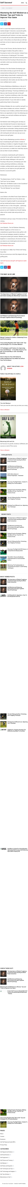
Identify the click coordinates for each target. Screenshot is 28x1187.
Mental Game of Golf (5, 1177)
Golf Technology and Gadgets (7, 1171)
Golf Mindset (9, 8)
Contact (2, 1136)
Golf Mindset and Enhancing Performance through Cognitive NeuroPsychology (15, 468)
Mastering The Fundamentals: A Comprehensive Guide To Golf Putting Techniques (17, 566)
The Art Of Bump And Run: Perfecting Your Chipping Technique (16, 714)
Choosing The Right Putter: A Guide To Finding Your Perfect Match (17, 1122)
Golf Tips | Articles (4, 1174)
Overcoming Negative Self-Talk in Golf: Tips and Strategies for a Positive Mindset (12, 1118)
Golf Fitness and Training (6, 1160)
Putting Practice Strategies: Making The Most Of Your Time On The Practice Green (16, 491)
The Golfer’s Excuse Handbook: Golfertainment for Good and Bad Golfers (16, 558)
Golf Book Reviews (4, 1154)
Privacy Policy (3, 1144)
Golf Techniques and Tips (6, 1168)
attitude (22, 139)
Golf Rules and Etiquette (6, 1165)
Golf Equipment (4, 1157)
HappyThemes (22, 1183)
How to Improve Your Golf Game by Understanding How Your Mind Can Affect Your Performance (12, 358)
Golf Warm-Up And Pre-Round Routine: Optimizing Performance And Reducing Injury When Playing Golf (17, 850)
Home (3, 8)
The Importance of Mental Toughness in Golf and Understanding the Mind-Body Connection (17, 460)
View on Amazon (4, 409)
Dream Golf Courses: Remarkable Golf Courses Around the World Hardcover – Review (17, 992)
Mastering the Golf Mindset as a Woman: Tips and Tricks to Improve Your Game (13, 987)
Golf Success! (6, 2)
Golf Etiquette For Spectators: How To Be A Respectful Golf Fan (17, 595)
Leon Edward (3, 20)
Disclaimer (2, 1139)
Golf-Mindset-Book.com (6, 223)
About (1, 1133)
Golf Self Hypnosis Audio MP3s (7, 1142)
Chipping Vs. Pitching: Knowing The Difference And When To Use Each (16, 730)
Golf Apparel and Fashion (6, 1152)
